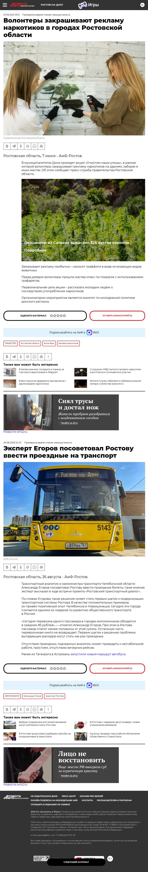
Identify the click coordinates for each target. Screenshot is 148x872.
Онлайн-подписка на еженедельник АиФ (54, 800)
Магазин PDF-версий (91, 796)
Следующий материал (76, 862)
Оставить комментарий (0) (117, 315)
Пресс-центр (69, 796)
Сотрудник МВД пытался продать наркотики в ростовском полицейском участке (115, 371)
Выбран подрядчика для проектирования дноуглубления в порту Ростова (42, 723)
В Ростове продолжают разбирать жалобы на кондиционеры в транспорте (45, 735)
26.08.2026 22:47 (12, 442)
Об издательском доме (44, 796)
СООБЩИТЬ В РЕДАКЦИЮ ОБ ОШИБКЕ (50, 804)
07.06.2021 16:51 (11, 14)
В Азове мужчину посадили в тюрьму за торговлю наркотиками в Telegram (41, 371)
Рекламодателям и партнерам (114, 800)
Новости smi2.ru (15, 431)
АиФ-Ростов (10, 558)
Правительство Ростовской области (24, 137)
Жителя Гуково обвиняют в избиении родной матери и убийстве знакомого (115, 382)
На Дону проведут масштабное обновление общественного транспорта (115, 735)
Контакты (87, 800)
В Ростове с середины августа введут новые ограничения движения (115, 723)
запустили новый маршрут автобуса (97, 654)
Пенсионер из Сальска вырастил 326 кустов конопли (76, 242)
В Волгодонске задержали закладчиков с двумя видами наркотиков (42, 382)
